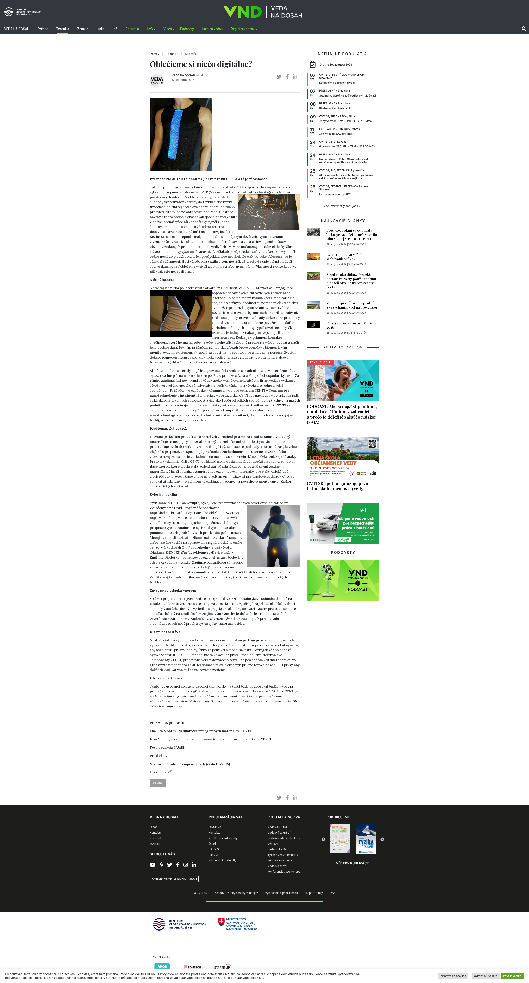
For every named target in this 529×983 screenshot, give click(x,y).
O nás (153, 827)
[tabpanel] (339, 839)
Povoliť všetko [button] (512, 975)
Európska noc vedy (280, 860)
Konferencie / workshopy (284, 871)
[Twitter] (169, 865)
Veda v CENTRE (278, 827)
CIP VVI (213, 855)
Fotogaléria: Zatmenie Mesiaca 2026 (351, 325)
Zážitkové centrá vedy (223, 838)
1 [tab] (337, 858)
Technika (172, 53)
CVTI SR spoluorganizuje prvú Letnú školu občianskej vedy (337, 485)
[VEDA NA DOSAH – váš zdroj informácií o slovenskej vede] (263, 12)
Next (382, 839)
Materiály (191, 53)
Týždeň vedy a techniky (283, 855)
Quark (213, 843)
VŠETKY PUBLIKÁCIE (353, 863)
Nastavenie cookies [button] (453, 975)
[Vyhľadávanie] (524, 29)
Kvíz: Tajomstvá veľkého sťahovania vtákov (346, 256)
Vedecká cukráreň (279, 832)
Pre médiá (156, 838)
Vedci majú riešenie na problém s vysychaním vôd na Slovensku (351, 305)
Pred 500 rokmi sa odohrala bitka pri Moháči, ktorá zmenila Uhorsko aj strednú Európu (351, 234)
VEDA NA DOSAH (183, 75)
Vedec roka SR (277, 849)
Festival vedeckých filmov (284, 838)
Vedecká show (277, 866)
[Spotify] (161, 865)
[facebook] (287, 77)
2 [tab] (344, 858)
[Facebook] (177, 865)
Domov (154, 53)
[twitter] (279, 77)
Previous (323, 839)
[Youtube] (152, 865)
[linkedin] (295, 77)
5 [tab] (362, 858)
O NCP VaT (216, 827)
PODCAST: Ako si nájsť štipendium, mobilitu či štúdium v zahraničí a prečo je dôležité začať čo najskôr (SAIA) (342, 414)
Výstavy (273, 843)
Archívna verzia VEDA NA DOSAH (174, 879)
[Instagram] (185, 865)
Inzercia (155, 843)
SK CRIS (214, 849)
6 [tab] (368, 858)
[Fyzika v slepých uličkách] (340, 839)
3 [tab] (350, 858)
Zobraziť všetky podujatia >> (343, 206)
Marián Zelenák (357, 332)
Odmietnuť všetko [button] (485, 975)
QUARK (158, 783)
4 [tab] (356, 858)
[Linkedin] (194, 865)
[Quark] (366, 839)
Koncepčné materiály (222, 860)
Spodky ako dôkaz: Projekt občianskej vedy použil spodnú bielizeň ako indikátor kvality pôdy (351, 280)
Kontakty (155, 832)
